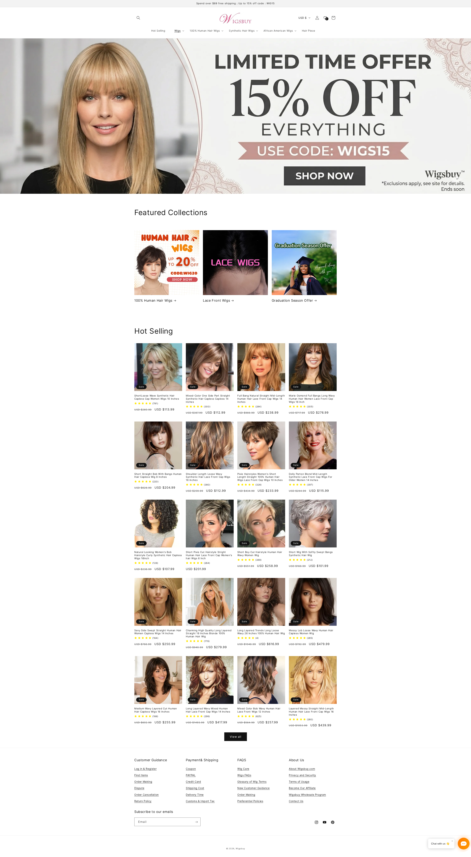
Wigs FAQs (244, 774)
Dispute (139, 788)
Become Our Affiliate (302, 788)
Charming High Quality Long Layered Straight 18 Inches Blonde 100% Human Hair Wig (208, 633)
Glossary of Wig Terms (252, 781)
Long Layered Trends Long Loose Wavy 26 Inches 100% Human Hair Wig (261, 632)
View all (235, 736)
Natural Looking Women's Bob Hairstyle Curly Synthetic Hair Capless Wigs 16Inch (158, 555)
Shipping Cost (195, 788)
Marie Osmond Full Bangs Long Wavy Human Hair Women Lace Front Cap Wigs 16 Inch (312, 398)
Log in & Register (145, 768)
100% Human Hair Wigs (153, 300)
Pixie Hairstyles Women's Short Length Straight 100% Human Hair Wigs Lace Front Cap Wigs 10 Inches (260, 477)
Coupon (191, 768)
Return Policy (143, 800)
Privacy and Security (302, 774)
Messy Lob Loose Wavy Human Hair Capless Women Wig (311, 632)
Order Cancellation (146, 794)
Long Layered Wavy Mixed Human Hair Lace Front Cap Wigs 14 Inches (208, 710)
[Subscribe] (196, 822)
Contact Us (296, 800)
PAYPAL (191, 774)
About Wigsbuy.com (302, 768)
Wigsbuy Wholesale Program (307, 794)
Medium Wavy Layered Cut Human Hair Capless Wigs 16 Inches (155, 710)
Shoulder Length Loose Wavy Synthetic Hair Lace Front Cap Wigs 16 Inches (208, 477)
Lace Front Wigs (216, 300)
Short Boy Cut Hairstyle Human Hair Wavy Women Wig (259, 554)
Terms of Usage (299, 781)
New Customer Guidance (253, 788)
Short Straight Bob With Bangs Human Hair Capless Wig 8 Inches (158, 475)
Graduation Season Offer (292, 300)
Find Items (141, 774)
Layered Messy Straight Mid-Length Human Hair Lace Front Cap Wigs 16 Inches (311, 711)
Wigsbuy (240, 848)
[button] (138, 18)
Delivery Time (195, 794)
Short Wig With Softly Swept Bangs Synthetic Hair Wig (311, 554)
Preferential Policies (250, 800)
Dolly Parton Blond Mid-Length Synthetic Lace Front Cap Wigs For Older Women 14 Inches (310, 477)
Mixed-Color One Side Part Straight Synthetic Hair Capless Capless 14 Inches (208, 398)
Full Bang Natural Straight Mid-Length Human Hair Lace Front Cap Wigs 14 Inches (261, 398)
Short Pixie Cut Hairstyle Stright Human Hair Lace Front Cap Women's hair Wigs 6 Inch (209, 555)
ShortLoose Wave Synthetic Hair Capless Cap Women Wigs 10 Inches (156, 397)
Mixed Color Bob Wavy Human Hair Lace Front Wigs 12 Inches (259, 710)
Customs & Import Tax (200, 800)
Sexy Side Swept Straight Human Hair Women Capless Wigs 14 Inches (157, 632)
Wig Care (243, 768)
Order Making (143, 781)
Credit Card (193, 781)
